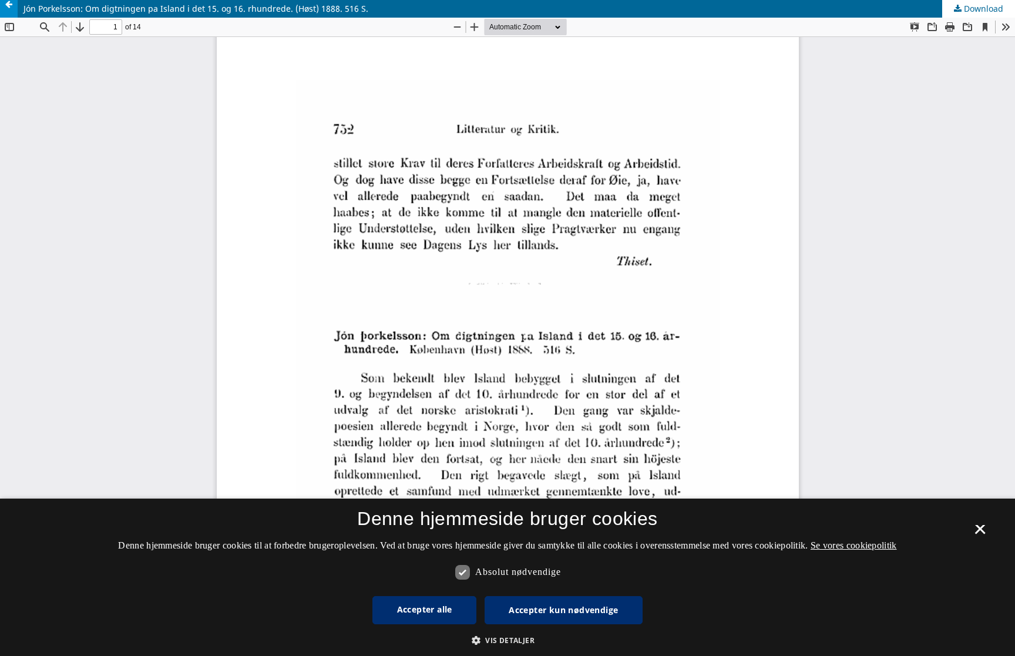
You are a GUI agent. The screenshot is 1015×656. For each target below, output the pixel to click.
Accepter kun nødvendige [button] (563, 609)
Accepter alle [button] (424, 609)
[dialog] (507, 577)
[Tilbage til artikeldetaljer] (9, 9)
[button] (507, 640)
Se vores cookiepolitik (854, 545)
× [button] (980, 533)
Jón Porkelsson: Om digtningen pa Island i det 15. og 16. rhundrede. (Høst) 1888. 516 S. (195, 8)
